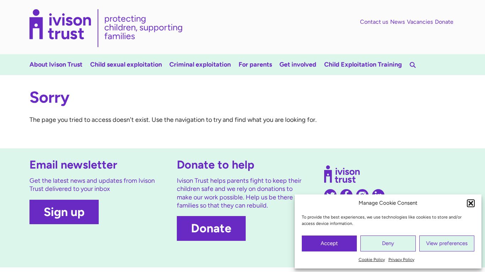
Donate (444, 21)
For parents (255, 64)
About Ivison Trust (55, 64)
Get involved (297, 64)
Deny (388, 243)
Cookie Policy (372, 259)
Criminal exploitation (200, 64)
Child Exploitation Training (363, 64)
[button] (470, 203)
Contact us (374, 21)
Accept (329, 243)
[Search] (413, 65)
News (397, 21)
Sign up (64, 212)
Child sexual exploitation (126, 64)
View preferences (447, 243)
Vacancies (420, 21)
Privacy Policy (401, 259)
